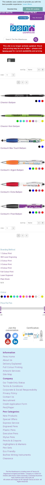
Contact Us (8, 397)
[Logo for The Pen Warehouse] (22, 28)
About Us (7, 360)
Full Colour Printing (12, 367)
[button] (32, 4)
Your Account (37, 18)
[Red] (42, 101)
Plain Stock (5, 279)
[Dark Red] (36, 190)
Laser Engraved (7, 275)
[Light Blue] (21, 121)
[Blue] (39, 101)
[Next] (26, 82)
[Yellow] (42, 121)
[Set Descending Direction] (42, 69)
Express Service (11, 423)
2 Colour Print (6, 261)
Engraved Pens (10, 426)
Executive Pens (10, 433)
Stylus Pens (9, 437)
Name (30, 69)
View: (2, 75)
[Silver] (36, 121)
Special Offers (10, 419)
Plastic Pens (9, 430)
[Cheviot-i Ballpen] (22, 95)
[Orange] (30, 121)
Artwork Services (11, 370)
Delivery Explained (12, 363)
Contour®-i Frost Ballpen (11, 213)
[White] (39, 121)
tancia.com (7, 51)
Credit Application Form (15, 404)
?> (2, 296)
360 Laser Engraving (9, 257)
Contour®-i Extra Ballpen (11, 192)
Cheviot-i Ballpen (8, 102)
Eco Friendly (9, 451)
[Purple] (33, 121)
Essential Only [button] (12, 9)
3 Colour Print (6, 264)
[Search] (35, 39)
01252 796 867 (30, 13)
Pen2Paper (8, 407)
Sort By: (23, 69)
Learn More (27, 4)
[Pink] (27, 121)
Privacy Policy (10, 393)
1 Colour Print (6, 253)
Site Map (7, 374)
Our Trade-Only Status (14, 382)
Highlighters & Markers (14, 444)
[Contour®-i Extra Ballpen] (22, 184)
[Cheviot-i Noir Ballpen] (22, 116)
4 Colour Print (6, 268)
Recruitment (9, 400)
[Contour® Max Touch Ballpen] (22, 140)
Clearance (8, 458)
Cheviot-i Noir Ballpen (10, 126)
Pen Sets (7, 447)
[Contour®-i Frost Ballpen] (22, 206)
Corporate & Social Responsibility (20, 389)
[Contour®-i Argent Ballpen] (22, 162)
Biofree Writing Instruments (17, 454)
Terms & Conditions (13, 386)
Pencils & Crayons (12, 440)
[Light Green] (24, 121)
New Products (10, 415)
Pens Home (9, 356)
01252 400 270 (6, 13)
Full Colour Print (7, 272)
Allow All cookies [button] (32, 9)
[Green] (17, 121)
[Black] (36, 101)
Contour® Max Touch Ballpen (13, 148)
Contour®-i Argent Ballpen (12, 170)
